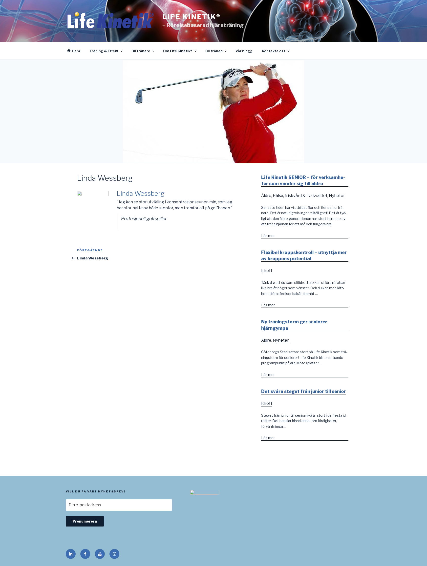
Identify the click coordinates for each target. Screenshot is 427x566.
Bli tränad (214, 51)
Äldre (266, 195)
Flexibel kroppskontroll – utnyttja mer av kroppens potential (304, 255)
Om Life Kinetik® (177, 51)
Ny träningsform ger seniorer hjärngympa (294, 325)
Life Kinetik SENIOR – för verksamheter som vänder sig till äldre (303, 180)
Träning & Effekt (104, 51)
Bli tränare (140, 51)
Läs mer (268, 236)
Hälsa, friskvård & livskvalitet (300, 195)
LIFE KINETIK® (191, 17)
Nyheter (337, 195)
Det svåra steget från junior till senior (303, 391)
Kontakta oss (273, 51)
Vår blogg (244, 51)
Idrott (266, 270)
